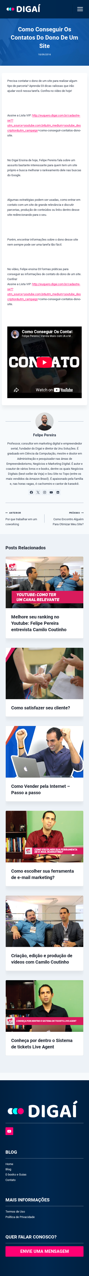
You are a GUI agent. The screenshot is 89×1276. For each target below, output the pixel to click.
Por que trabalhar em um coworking (21, 518)
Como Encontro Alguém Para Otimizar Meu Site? (68, 518)
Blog (8, 1169)
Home (9, 1164)
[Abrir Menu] (79, 9)
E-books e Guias (15, 1174)
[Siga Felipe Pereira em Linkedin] (58, 492)
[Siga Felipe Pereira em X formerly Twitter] (38, 492)
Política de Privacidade (20, 1217)
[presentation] (44, 582)
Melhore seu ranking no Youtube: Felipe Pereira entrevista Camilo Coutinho (38, 623)
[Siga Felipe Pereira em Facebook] (31, 492)
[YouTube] (9, 1131)
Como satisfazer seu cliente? (40, 708)
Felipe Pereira (44, 435)
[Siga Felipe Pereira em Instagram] (44, 492)
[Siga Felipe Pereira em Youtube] (51, 492)
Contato (10, 1180)
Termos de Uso (15, 1211)
